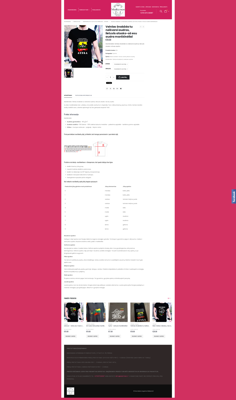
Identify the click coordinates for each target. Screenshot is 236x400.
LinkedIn (113, 88)
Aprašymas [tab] (68, 95)
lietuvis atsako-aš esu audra (118, 56)
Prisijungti (163, 7)
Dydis (108, 64)
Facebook (107, 88)
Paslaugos (96, 10)
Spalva (108, 69)
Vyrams (114, 53)
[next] (143, 26)
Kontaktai (155, 7)
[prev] (140, 26)
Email (120, 88)
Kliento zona (140, 7)
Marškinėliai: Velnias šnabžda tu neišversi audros (119, 59)
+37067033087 (99, 376)
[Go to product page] (73, 312)
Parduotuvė (83, 10)
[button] (161, 11)
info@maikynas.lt (122, 376)
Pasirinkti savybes (70, 336)
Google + (117, 88)
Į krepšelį (124, 77)
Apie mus (148, 7)
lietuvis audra (131, 56)
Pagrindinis (72, 10)
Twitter (110, 88)
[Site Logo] (118, 10)
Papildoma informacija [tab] (83, 95)
